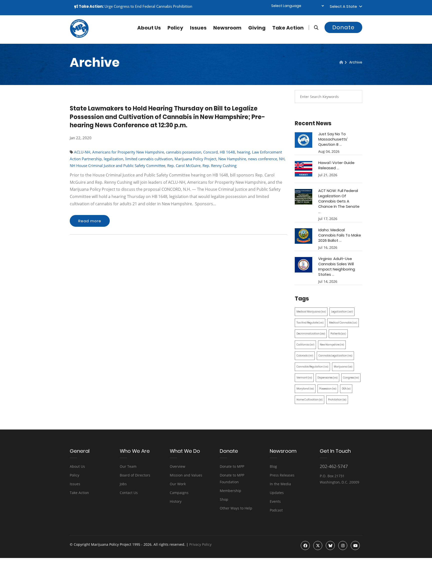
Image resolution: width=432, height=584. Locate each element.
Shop (224, 499)
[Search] (313, 27)
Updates (277, 492)
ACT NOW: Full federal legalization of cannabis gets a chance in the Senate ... (339, 201)
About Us (77, 466)
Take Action (288, 27)
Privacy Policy (200, 544)
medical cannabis (343, 322)
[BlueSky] (330, 545)
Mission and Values (186, 475)
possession (327, 388)
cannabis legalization (335, 356)
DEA (346, 388)
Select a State (344, 6)
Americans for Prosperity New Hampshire (128, 152)
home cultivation (309, 400)
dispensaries (328, 378)
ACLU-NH (82, 152)
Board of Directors (135, 475)
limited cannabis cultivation (148, 158)
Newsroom (227, 27)
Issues (198, 27)
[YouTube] (355, 545)
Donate (343, 27)
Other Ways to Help (236, 508)
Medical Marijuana (311, 312)
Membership (230, 490)
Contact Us (129, 492)
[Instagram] (342, 545)
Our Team (128, 466)
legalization (113, 158)
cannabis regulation (312, 366)
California (305, 344)
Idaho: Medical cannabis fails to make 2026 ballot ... (339, 235)
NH (281, 158)
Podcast (276, 510)
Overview (177, 466)
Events (275, 501)
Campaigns (179, 492)
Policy (175, 27)
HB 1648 (227, 152)
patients (338, 334)
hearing (243, 152)
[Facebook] (305, 545)
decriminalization (310, 334)
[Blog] (341, 62)
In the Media (280, 484)
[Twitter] (317, 545)
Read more (89, 221)
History (176, 501)
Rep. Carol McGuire (183, 165)
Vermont (304, 378)
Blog (273, 466)
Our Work (178, 484)
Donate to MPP (232, 466)
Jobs (123, 484)
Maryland (305, 388)
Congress (351, 378)
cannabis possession (183, 152)
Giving (257, 27)
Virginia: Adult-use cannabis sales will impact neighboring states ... (336, 266)
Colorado (304, 356)
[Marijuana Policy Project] (79, 36)
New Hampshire (232, 158)
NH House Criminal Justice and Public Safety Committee (117, 165)
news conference (262, 158)
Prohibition (337, 400)
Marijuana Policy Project (195, 158)
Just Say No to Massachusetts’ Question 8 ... (333, 139)
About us (149, 27)
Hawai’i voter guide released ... (336, 165)
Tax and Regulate (310, 322)
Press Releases (282, 475)
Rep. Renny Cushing (219, 165)
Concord (210, 152)
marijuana (343, 366)
